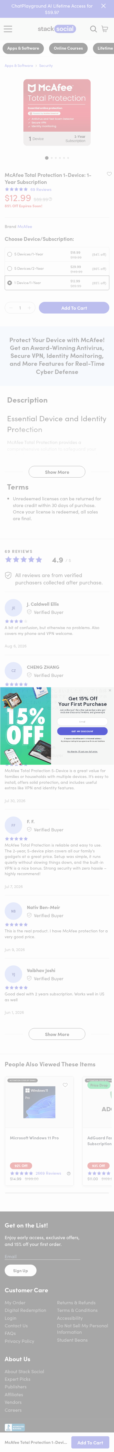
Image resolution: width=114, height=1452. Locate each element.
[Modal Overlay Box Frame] (57, 726)
